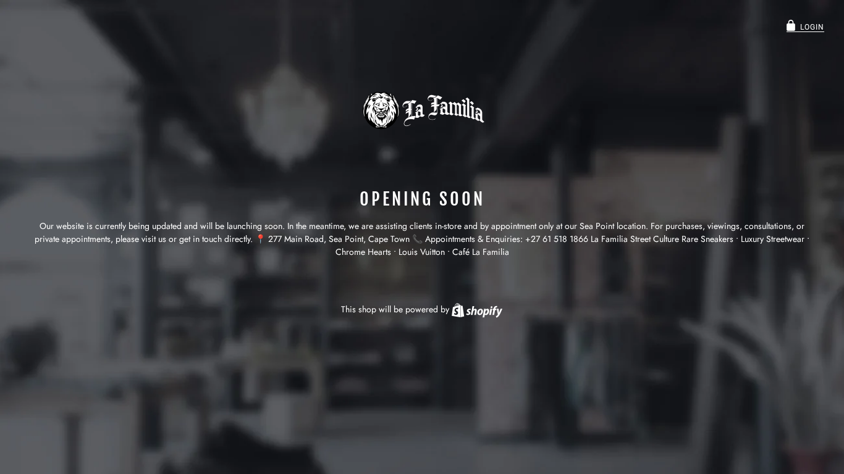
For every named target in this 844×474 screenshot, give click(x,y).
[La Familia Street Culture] (422, 110)
